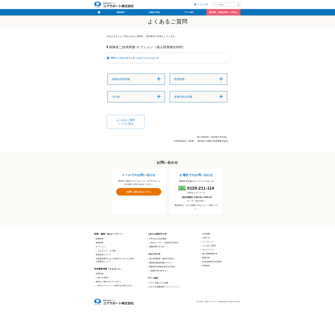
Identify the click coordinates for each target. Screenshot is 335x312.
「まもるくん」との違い (106, 251)
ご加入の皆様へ (102, 277)
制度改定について (103, 254)
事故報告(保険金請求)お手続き (162, 267)
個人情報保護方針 (210, 254)
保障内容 (100, 274)
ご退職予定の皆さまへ (158, 271)
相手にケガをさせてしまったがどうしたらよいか (135, 58)
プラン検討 (189, 12)
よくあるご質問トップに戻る (125, 122)
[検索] (238, 5)
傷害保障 (100, 243)
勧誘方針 (206, 258)
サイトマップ (208, 250)
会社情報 (206, 234)
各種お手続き (154, 12)
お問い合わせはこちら (139, 191)
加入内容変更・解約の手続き (161, 259)
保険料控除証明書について (160, 263)
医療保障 (100, 239)
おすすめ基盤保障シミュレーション (164, 287)
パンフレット (208, 242)
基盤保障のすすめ (156, 246)
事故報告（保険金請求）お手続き (223, 12)
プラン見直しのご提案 (158, 283)
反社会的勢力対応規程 (211, 262)
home (99, 12)
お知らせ (206, 238)
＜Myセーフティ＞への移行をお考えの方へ (114, 285)
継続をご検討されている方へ (108, 282)
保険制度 (120, 12)
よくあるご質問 (202, 4)
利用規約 (206, 266)
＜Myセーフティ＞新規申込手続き (164, 243)
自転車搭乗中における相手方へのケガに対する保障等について (115, 260)
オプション (100, 246)
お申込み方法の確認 (157, 239)
